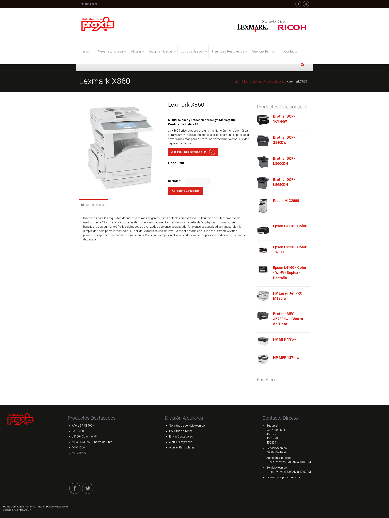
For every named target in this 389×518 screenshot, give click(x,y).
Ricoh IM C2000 (286, 200)
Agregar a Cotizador (185, 190)
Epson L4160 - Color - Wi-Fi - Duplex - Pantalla (290, 272)
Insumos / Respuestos (229, 51)
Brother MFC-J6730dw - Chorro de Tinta (288, 319)
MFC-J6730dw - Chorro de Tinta (92, 442)
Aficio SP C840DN (83, 425)
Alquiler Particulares (181, 447)
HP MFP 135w (284, 339)
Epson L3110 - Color (290, 226)
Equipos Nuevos (162, 51)
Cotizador (90, 3)
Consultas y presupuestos (283, 477)
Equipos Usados (194, 51)
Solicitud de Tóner (180, 431)
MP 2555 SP (80, 453)
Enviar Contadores (181, 436)
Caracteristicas (96, 204)
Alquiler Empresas (180, 442)
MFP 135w (78, 447)
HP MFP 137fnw (286, 357)
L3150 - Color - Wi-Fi (84, 436)
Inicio (86, 51)
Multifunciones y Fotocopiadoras (263, 81)
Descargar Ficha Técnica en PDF (189, 151)
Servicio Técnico (264, 51)
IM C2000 (78, 431)
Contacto (291, 51)
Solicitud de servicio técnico (187, 425)
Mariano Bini (25, 510)
